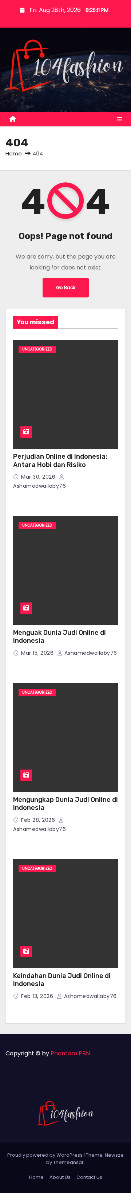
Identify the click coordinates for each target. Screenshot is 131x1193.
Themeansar (68, 1162)
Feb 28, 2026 (39, 820)
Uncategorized (37, 349)
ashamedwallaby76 (90, 653)
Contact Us (89, 1177)
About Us (60, 1177)
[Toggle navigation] (119, 119)
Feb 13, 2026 (38, 996)
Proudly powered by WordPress (45, 1155)
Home (13, 153)
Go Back (65, 287)
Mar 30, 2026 (39, 476)
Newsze (114, 1155)
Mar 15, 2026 (38, 653)
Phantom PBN (70, 1053)
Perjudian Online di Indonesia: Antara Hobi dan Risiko (60, 461)
